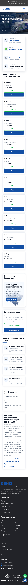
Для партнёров (5, 540)
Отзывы (3, 546)
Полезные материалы (6, 549)
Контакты (3, 555)
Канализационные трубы (7, 503)
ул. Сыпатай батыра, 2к (9, 218)
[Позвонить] (25, 580)
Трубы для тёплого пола (7, 506)
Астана (3, 523)
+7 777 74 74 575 (8, 182)
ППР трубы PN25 (5, 512)
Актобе (17, 523)
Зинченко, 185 (7, 161)
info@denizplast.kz (20, 3)
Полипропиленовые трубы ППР (12, 461)
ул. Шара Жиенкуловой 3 (10, 104)
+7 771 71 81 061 (8, 201)
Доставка (3, 543)
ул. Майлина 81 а (8, 123)
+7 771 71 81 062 (8, 106)
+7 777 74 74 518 (8, 163)
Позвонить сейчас (14, 330)
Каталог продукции (9, 466)
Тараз (16, 528)
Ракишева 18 (7, 256)
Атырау (3, 531)
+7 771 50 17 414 (8, 125)
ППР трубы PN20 (5, 509)
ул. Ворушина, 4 (7, 180)
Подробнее (14, 94)
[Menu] (23, 8)
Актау (16, 520)
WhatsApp (14, 90)
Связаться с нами (11, 299)
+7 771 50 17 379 (8, 258)
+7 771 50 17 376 (8, 144)
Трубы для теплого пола (10, 463)
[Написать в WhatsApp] (25, 576)
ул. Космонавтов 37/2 (9, 199)
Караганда (4, 525)
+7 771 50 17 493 (8, 220)
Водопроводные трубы (7, 501)
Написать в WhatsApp (15, 49)
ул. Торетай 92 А (8, 85)
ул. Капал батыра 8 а (9, 237)
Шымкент (3, 528)
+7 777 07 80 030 (10, 3)
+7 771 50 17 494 (8, 239)
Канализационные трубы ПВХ (11, 458)
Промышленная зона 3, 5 (10, 142)
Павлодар (17, 525)
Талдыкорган (18, 531)
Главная (3, 15)
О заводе (3, 538)
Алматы (3, 520)
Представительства (6, 552)
